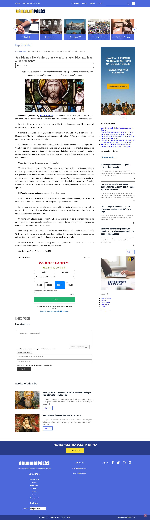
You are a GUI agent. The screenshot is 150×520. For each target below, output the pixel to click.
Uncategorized (105, 311)
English (92, 3)
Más (46, 408)
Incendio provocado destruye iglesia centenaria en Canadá (115, 166)
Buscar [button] (123, 117)
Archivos (26, 508)
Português (75, 3)
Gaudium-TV (105, 305)
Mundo (103, 307)
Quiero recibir (75, 450)
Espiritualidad (23, 45)
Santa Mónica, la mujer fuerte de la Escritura (62, 415)
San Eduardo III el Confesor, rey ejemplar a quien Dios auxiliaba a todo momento (53, 59)
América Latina (106, 299)
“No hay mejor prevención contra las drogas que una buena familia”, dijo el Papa (117, 137)
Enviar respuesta (77, 347)
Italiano (84, 3)
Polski (99, 3)
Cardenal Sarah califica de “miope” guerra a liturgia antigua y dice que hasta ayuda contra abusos (117, 133)
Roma (103, 309)
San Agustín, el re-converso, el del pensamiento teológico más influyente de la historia (67, 394)
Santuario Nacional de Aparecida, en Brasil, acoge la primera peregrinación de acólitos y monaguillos (117, 141)
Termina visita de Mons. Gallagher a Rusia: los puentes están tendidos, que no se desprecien (116, 145)
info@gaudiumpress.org (79, 468)
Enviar (23, 369)
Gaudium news (20, 51)
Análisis (103, 301)
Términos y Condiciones (126, 517)
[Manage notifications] (145, 515)
